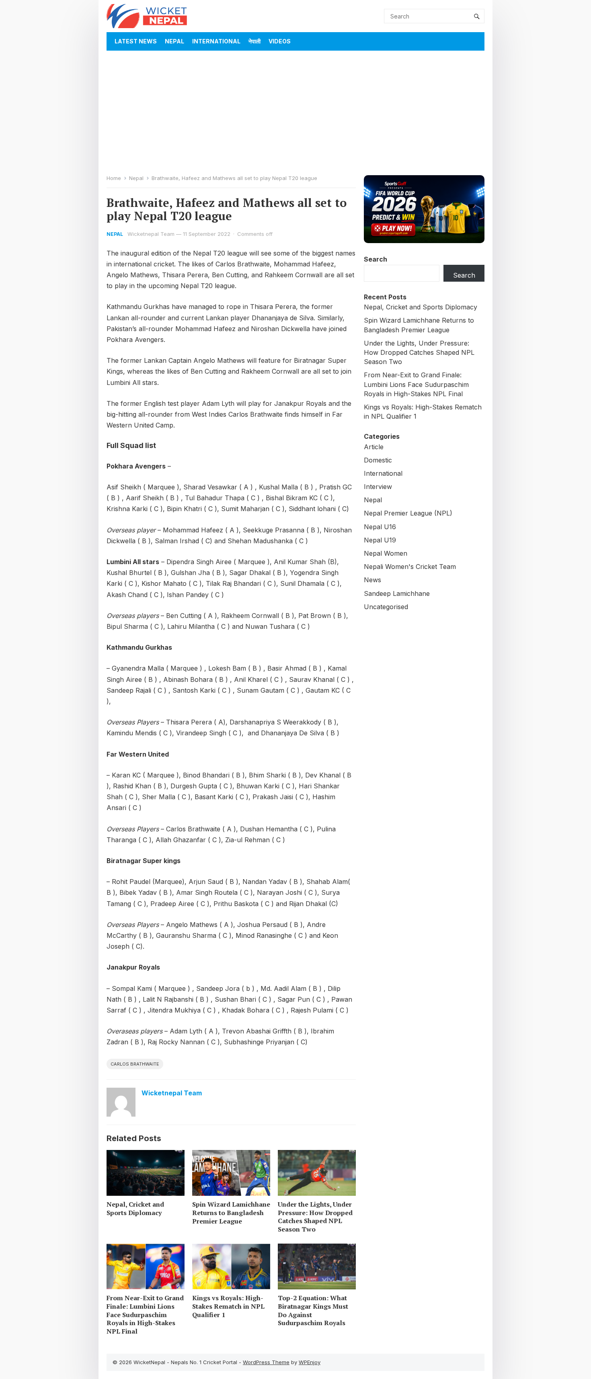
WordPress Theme (266, 1362)
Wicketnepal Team (150, 234)
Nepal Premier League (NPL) (408, 513)
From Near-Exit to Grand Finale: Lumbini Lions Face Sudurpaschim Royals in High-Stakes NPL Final (145, 1314)
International (216, 41)
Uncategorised (386, 607)
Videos (280, 41)
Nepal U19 (380, 540)
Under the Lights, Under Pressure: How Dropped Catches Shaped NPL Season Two (315, 1217)
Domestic (378, 460)
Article (374, 447)
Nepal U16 (380, 527)
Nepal (174, 41)
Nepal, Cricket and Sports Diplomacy (135, 1208)
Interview (378, 487)
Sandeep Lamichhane (397, 593)
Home (114, 178)
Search (375, 259)
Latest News (136, 41)
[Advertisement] (295, 111)
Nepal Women (385, 553)
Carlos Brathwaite (135, 1064)
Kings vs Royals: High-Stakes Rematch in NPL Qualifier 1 (228, 1306)
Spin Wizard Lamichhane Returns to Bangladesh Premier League (231, 1213)
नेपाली (254, 41)
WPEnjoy (309, 1362)
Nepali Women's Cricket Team (410, 567)
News (372, 580)
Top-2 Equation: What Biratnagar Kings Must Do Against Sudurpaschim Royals (313, 1310)
